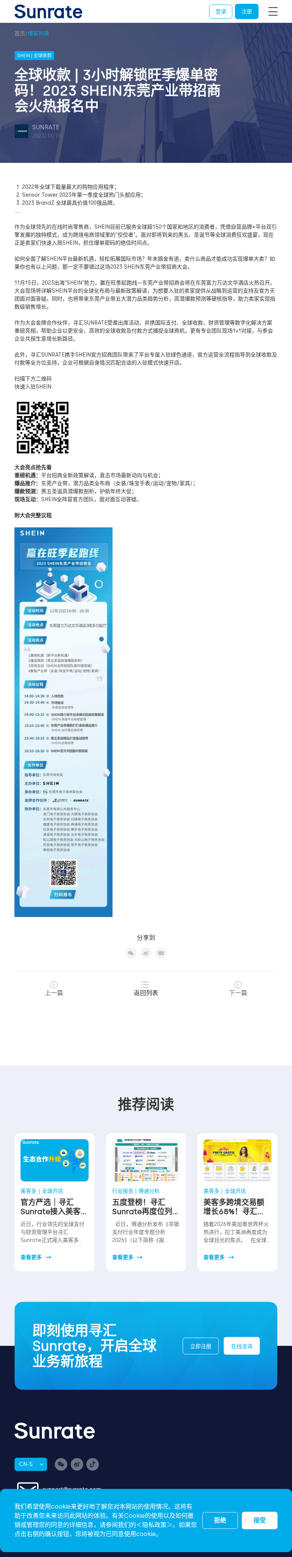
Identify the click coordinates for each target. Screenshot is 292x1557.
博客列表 (38, 33)
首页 (19, 33)
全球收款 (192, 323)
